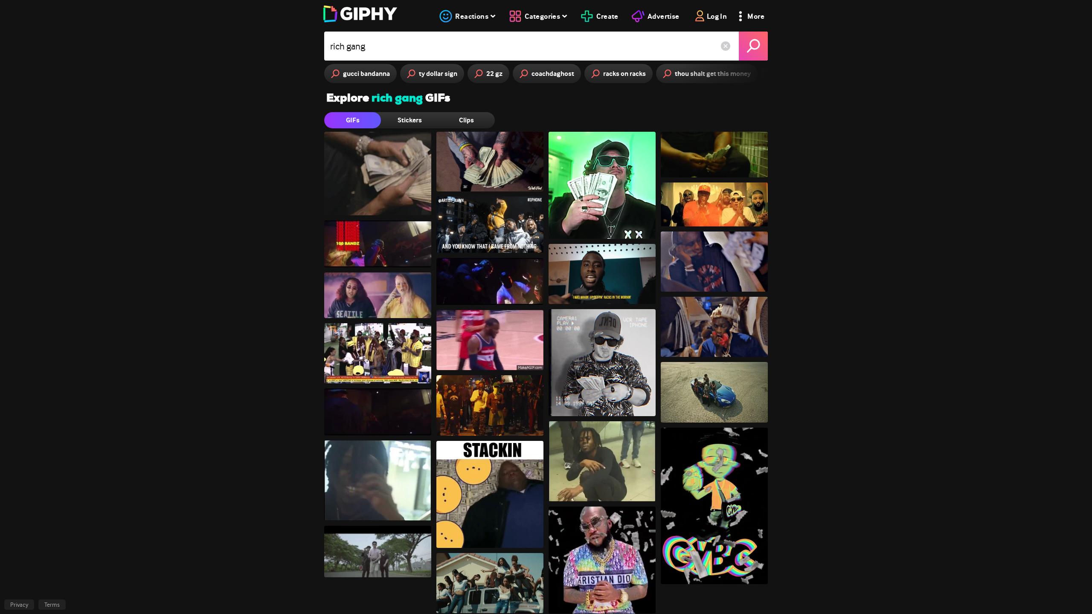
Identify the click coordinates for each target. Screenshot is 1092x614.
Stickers (410, 120)
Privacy (19, 604)
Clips (466, 120)
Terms (52, 604)
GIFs (353, 120)
